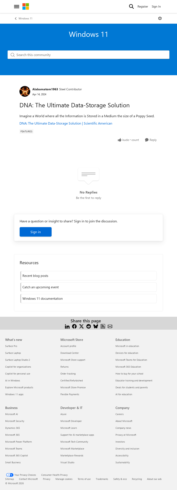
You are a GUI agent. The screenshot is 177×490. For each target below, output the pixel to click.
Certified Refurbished (71, 380)
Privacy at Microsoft (125, 434)
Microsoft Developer (71, 421)
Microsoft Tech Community (74, 441)
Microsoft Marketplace (72, 448)
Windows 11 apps (14, 394)
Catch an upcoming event (40, 287)
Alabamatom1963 (45, 89)
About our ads (154, 479)
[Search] (131, 6)
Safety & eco (120, 479)
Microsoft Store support (72, 359)
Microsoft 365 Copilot (16, 455)
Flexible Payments (69, 394)
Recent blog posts (35, 275)
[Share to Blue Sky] (95, 326)
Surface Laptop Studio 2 (17, 359)
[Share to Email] (110, 326)
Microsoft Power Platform (18, 441)
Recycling (137, 479)
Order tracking (68, 373)
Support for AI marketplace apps (77, 434)
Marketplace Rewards (71, 455)
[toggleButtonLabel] (160, 18)
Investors (120, 441)
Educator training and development (133, 380)
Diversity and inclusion (127, 448)
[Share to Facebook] (74, 326)
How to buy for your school (129, 373)
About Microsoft (123, 421)
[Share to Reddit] (88, 326)
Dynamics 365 (12, 427)
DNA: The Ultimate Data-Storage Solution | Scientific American (65, 123)
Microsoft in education (127, 346)
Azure (63, 414)
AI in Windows (12, 380)
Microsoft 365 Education (128, 366)
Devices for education (126, 352)
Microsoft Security (14, 421)
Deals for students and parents (131, 387)
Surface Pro (11, 346)
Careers (119, 414)
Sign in (35, 231)
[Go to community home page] (25, 6)
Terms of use (84, 479)
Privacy (46, 479)
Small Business (13, 462)
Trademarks (102, 479)
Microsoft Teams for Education (131, 359)
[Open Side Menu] (16, 6)
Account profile (68, 346)
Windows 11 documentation (42, 298)
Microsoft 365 (12, 434)
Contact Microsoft (28, 479)
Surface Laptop (13, 352)
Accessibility (121, 455)
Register (142, 6)
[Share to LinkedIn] (67, 326)
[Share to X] (81, 326)
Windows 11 (25, 18)
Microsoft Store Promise (73, 387)
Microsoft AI (11, 414)
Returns (64, 366)
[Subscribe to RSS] (103, 326)
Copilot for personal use (17, 373)
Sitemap (9, 479)
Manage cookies (64, 479)
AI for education (123, 394)
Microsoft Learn (68, 427)
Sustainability (122, 462)
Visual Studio (67, 462)
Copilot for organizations (18, 366)
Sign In (156, 6)
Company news (123, 427)
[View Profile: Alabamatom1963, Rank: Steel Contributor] (24, 91)
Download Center (69, 352)
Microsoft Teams (13, 448)
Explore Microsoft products (19, 387)
